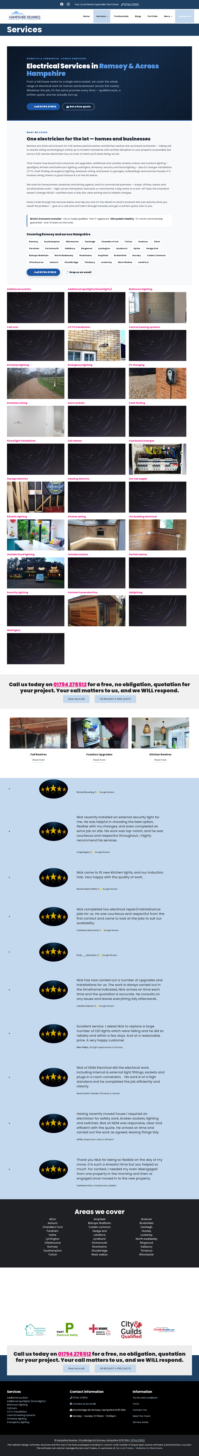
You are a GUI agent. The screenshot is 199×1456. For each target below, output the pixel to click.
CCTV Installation (17, 1411)
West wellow (99, 1254)
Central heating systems (21, 1415)
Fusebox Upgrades (99, 754)
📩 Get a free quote (78, 106)
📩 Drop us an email (78, 272)
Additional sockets (17, 1397)
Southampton (52, 241)
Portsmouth (52, 248)
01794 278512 (131, 4)
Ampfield (103, 255)
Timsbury (89, 262)
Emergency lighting (18, 1422)
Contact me (140, 1410)
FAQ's (136, 1403)
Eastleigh (90, 241)
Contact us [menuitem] (184, 16)
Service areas (140, 1422)
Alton (157, 241)
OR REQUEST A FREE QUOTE (115, 699)
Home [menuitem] (86, 16)
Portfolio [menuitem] (153, 16)
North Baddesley (63, 255)
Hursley (136, 255)
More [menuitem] (168, 19)
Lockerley (106, 262)
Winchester (72, 241)
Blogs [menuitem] (138, 16)
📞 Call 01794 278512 (43, 106)
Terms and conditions (145, 1397)
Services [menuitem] (102, 19)
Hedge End (152, 248)
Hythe (136, 248)
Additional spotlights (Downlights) (26, 1401)
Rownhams (85, 255)
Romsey (33, 241)
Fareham (34, 248)
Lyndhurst (121, 248)
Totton (128, 241)
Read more (38, 759)
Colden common (100, 1227)
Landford (143, 262)
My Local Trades (124, 1448)
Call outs (12, 1408)
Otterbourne (36, 262)
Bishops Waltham (39, 255)
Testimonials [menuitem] (121, 16)
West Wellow (125, 262)
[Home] (25, 16)
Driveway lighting (17, 1418)
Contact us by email (84, 1403)
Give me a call (76, 699)
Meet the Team (141, 1416)
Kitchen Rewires (160, 754)
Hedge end (100, 1231)
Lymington (104, 248)
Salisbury (70, 248)
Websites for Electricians (149, 1448)
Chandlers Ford (109, 241)
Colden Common (156, 255)
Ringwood (86, 248)
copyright (185, 1444)
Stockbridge (71, 262)
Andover (143, 241)
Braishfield (120, 255)
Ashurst (54, 262)
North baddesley (146, 1239)
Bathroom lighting (17, 1404)
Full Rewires (38, 754)
